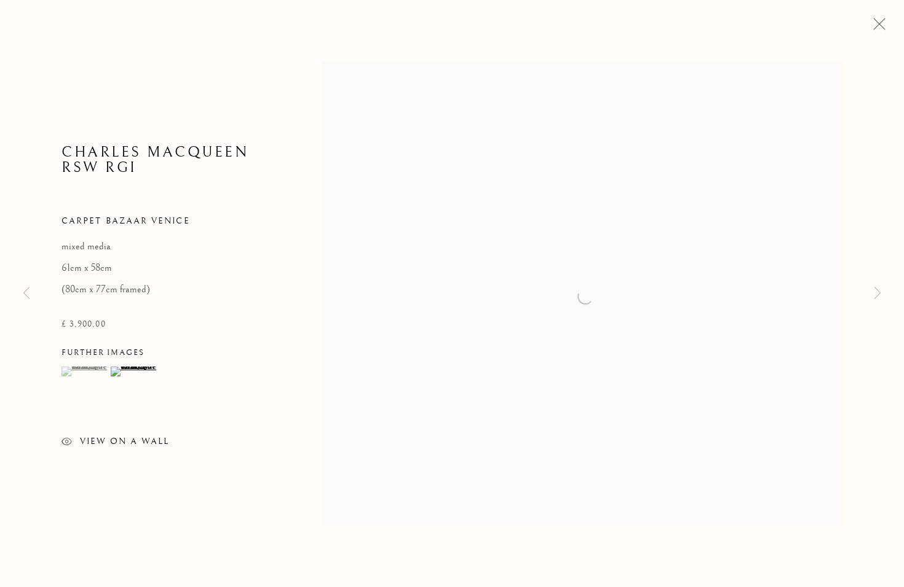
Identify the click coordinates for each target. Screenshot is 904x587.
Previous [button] (26, 293)
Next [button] (877, 293)
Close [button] (876, 27)
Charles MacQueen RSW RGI (154, 160)
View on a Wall (124, 441)
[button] (84, 371)
